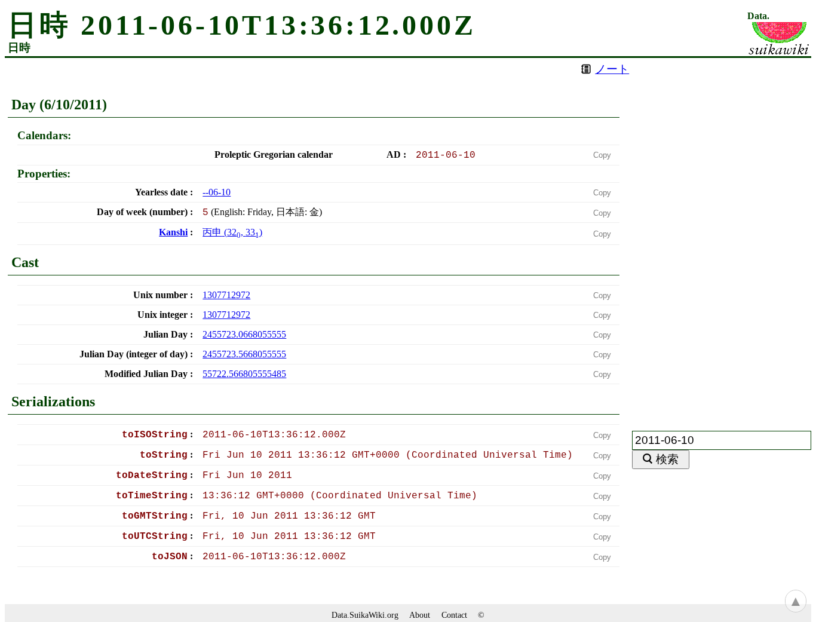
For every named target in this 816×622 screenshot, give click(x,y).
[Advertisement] (721, 237)
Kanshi (173, 232)
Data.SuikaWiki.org (365, 615)
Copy (602, 155)
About (419, 615)
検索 (667, 459)
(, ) (232, 232)
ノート (612, 69)
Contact (454, 615)
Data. (758, 16)
